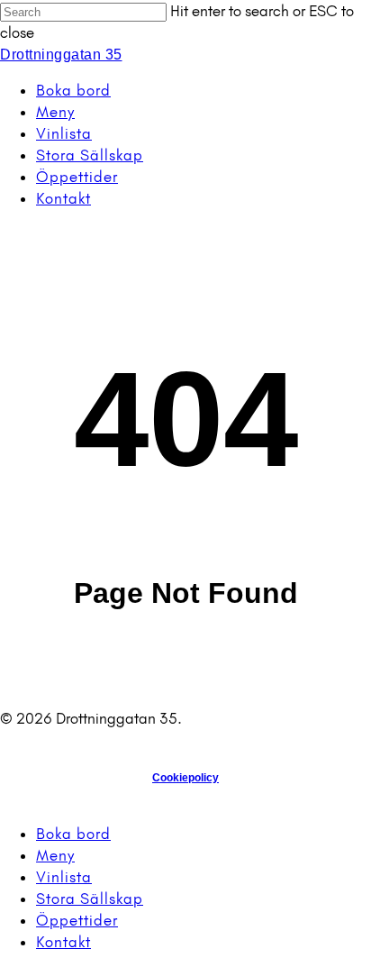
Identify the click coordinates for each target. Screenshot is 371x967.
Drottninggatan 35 (61, 54)
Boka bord (73, 834)
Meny (55, 855)
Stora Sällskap (89, 898)
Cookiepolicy (185, 777)
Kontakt (63, 942)
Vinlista (64, 877)
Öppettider (77, 920)
